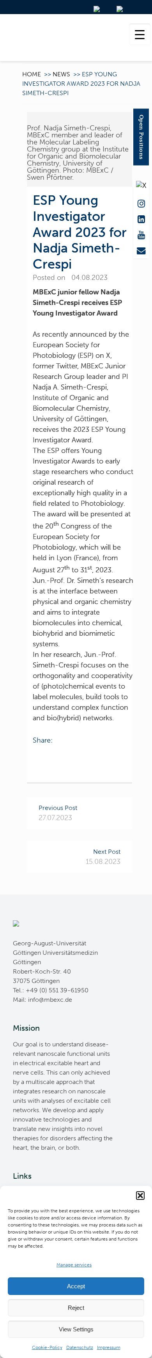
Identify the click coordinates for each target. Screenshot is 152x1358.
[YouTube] (141, 233)
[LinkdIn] (141, 217)
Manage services (74, 1265)
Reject (76, 1307)
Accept (76, 1286)
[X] (141, 185)
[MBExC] (76, 37)
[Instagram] (141, 202)
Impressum (108, 1347)
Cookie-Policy (47, 1347)
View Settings (76, 1329)
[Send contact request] (141, 249)
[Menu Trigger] (139, 34)
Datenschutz (79, 1347)
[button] (140, 1195)
